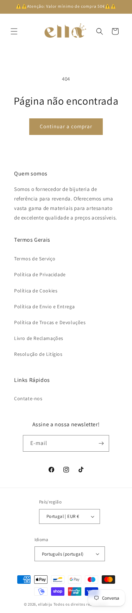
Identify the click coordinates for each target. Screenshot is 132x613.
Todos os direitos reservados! (81, 604)
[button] (14, 31)
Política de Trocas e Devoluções (50, 322)
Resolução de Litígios (38, 354)
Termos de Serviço (34, 258)
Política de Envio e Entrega (44, 306)
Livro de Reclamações (38, 338)
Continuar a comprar (66, 126)
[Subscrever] (101, 443)
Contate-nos (28, 398)
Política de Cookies (35, 290)
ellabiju (45, 604)
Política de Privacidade (40, 274)
